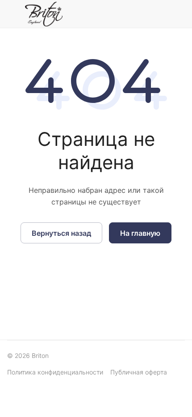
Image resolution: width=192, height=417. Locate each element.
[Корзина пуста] (178, 13)
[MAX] (130, 14)
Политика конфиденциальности (55, 372)
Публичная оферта (138, 372)
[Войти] (158, 13)
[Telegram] (111, 14)
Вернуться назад (61, 233)
